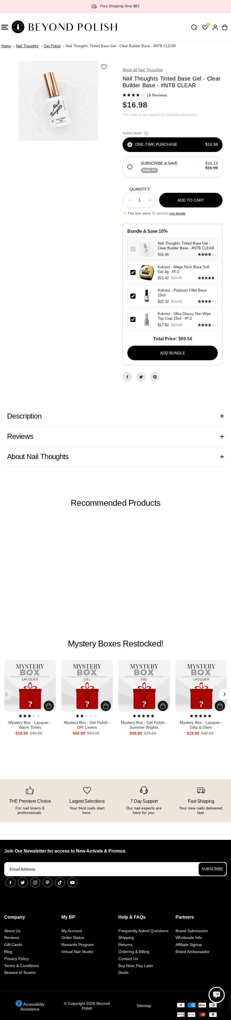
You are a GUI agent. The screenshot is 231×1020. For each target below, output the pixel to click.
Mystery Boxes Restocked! (115, 643)
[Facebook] (127, 377)
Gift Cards (13, 944)
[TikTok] (60, 882)
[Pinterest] (155, 377)
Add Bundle (172, 353)
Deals (123, 972)
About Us (12, 931)
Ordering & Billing (133, 951)
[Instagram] (35, 882)
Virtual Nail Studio (77, 951)
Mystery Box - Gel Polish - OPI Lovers (87, 725)
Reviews (11, 937)
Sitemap (144, 1005)
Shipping (126, 937)
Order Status (72, 937)
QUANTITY (140, 189)
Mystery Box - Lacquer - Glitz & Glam (201, 725)
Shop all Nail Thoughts (143, 70)
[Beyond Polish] (38, 27)
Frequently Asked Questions (143, 931)
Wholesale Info (189, 937)
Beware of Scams (19, 972)
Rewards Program (77, 944)
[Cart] (225, 27)
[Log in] (215, 27)
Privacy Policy (16, 958)
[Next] (224, 694)
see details (177, 213)
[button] (216, 995)
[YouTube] (72, 882)
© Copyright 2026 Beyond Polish (87, 1005)
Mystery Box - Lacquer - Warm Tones (29, 725)
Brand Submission (192, 931)
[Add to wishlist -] (104, 67)
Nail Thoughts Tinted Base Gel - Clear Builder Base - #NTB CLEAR (186, 245)
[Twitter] (141, 377)
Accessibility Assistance (32, 1006)
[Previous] (6, 694)
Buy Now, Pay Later (135, 965)
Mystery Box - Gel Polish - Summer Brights (144, 725)
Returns (125, 944)
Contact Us (128, 958)
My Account (71, 931)
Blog (8, 951)
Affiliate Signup (189, 944)
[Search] (194, 27)
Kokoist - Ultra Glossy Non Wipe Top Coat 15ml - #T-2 (184, 316)
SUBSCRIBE (212, 869)
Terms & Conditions (21, 965)
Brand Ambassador (193, 951)
